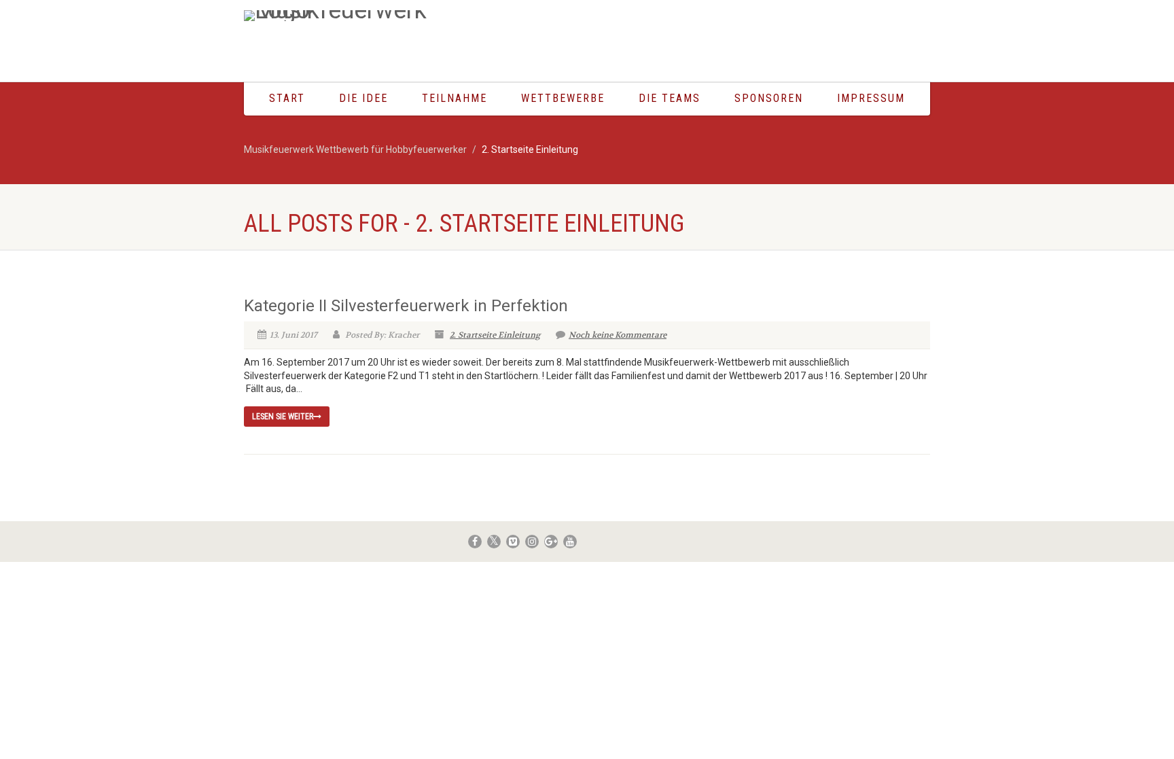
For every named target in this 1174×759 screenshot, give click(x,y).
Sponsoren (768, 98)
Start (287, 98)
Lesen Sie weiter (282, 416)
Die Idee (363, 98)
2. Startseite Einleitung (495, 335)
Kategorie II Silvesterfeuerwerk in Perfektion (406, 305)
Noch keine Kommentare (617, 335)
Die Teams (669, 98)
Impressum (871, 98)
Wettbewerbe (563, 98)
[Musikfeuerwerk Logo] (351, 15)
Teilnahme (454, 98)
